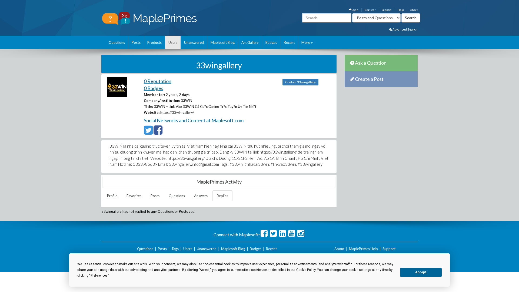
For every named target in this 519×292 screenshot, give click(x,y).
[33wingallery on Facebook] (158, 132)
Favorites (134, 196)
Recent (289, 42)
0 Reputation (157, 81)
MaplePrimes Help (363, 249)
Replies (222, 196)
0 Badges (153, 88)
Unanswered (194, 42)
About (414, 9)
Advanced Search (405, 29)
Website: (151, 112)
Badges (271, 42)
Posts (136, 42)
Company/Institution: (162, 100)
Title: (148, 106)
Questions (117, 42)
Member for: (154, 94)
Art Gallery (250, 42)
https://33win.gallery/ (177, 112)
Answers (201, 196)
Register (369, 9)
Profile (112, 196)
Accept (421, 272)
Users (172, 42)
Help (401, 9)
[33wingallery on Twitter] (148, 132)
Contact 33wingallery (300, 82)
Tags (175, 249)
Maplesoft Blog (223, 42)
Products (154, 42)
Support (386, 9)
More (305, 42)
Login (354, 9)
